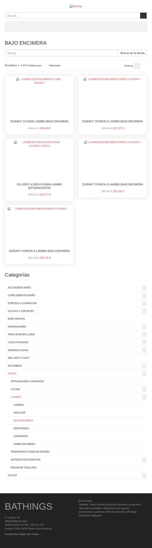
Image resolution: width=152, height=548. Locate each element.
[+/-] (45, 65)
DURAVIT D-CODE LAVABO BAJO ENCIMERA (39, 121)
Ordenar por (34, 65)
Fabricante (54, 65)
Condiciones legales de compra (22, 534)
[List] (144, 66)
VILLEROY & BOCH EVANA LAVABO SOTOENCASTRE (39, 186)
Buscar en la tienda (133, 53)
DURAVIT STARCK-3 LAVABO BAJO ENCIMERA (112, 121)
